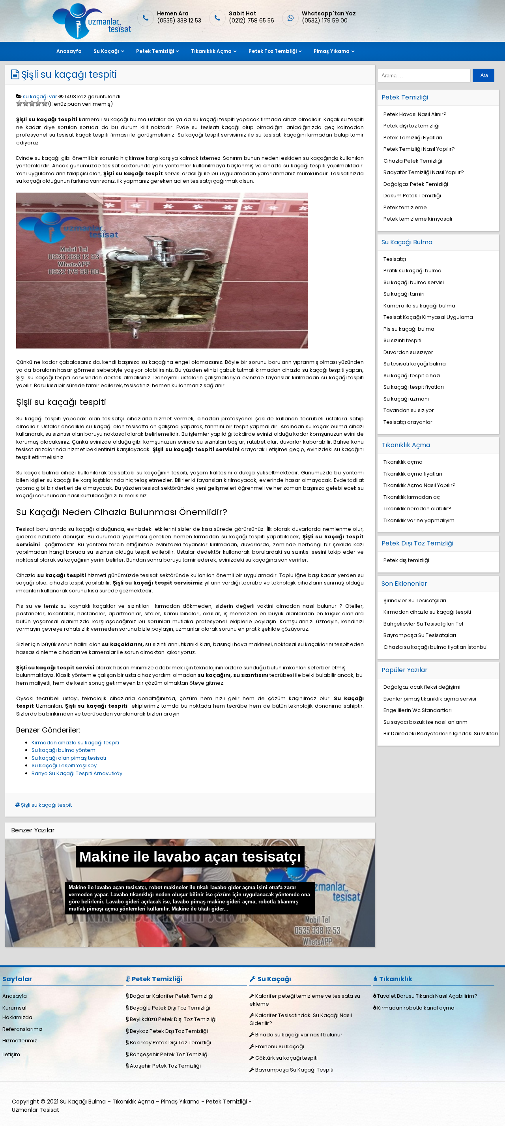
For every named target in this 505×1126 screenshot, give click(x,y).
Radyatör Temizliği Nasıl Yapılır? (423, 172)
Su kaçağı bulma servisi (413, 282)
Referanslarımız (22, 1029)
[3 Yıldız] (32, 103)
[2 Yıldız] (25, 103)
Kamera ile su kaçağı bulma (419, 305)
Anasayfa (69, 51)
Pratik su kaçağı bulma (412, 270)
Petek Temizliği (155, 51)
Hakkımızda (17, 1017)
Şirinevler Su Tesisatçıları (414, 600)
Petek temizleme (405, 207)
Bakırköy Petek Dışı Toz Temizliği (170, 1042)
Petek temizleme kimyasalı (417, 219)
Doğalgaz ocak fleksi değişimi (421, 687)
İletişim (11, 1054)
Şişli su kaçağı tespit (46, 805)
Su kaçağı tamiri (404, 294)
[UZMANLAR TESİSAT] (90, 37)
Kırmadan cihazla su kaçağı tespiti (75, 742)
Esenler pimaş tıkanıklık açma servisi (429, 699)
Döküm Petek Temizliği (412, 195)
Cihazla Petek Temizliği (412, 161)
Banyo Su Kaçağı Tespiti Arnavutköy (77, 773)
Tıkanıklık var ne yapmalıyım (418, 520)
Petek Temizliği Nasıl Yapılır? (419, 149)
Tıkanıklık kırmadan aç (411, 497)
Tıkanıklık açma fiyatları (412, 474)
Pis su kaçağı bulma (408, 329)
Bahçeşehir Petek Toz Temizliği (169, 1054)
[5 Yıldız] (44, 103)
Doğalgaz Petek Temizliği (415, 184)
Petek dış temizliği (406, 560)
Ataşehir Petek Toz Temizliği (165, 1066)
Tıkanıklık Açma (211, 51)
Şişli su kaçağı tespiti (69, 74)
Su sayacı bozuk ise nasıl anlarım (425, 722)
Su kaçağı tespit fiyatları (413, 387)
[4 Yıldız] (38, 103)
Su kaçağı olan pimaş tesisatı (69, 758)
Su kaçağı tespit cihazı (411, 375)
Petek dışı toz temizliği (411, 125)
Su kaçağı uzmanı (406, 399)
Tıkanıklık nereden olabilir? (417, 508)
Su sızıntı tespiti (402, 340)
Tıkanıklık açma (403, 462)
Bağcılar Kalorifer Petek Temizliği (171, 996)
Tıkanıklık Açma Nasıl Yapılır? (419, 485)
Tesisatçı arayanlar (407, 422)
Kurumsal (14, 1008)
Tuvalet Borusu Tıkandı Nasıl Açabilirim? (427, 996)
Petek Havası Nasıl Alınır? (415, 114)
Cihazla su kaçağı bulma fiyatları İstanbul (435, 647)
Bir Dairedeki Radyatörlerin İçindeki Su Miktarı (440, 733)
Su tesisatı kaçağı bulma (414, 363)
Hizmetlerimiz (19, 1040)
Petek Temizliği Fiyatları (412, 137)
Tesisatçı (394, 259)
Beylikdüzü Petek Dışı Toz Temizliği (173, 1019)
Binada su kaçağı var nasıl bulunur (298, 1034)
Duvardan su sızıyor (408, 352)
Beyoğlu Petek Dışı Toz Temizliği (170, 1008)
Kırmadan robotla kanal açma (415, 1008)
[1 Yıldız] (19, 103)
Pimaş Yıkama (332, 51)
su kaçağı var (40, 96)
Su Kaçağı (106, 51)
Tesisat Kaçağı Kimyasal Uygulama (428, 317)
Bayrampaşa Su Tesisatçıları (419, 635)
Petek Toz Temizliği (273, 51)
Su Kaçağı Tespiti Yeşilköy (64, 765)
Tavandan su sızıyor (408, 410)
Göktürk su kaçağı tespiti (286, 1058)
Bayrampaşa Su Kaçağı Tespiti (294, 1070)
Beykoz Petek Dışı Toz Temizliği (169, 1031)
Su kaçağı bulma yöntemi (64, 750)
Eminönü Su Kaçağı (279, 1046)
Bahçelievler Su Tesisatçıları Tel (423, 624)
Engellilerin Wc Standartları (417, 710)
